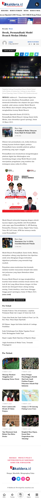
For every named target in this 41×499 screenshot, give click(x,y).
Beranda (5, 29)
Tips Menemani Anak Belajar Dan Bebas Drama (9, 434)
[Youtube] (27, 479)
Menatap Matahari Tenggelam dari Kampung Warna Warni (10, 377)
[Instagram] (22, 479)
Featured (35, 42)
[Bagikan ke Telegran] (36, 54)
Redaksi (12, 458)
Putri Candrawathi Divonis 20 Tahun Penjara (8, 409)
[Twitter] (18, 479)
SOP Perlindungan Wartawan (20, 460)
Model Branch (8, 300)
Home (4, 497)
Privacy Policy (25, 458)
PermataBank (20, 300)
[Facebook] (13, 479)
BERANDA (4, 10)
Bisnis (26, 10)
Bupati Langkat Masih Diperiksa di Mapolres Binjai (19, 338)
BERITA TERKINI (16, 10)
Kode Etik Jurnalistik (20, 462)
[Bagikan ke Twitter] (26, 54)
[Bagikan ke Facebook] (21, 54)
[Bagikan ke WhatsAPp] (31, 54)
